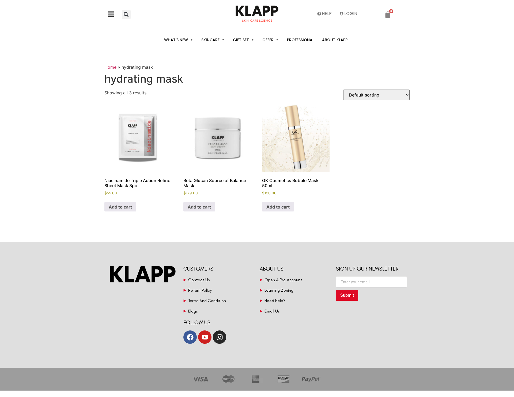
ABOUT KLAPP (334, 40)
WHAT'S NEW (176, 40)
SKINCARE (210, 40)
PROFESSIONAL (300, 40)
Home (110, 67)
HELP (327, 13)
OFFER (268, 40)
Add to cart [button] (120, 207)
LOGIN (350, 13)
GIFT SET (241, 40)
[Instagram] (219, 337)
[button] (113, 14)
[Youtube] (204, 337)
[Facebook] (190, 337)
